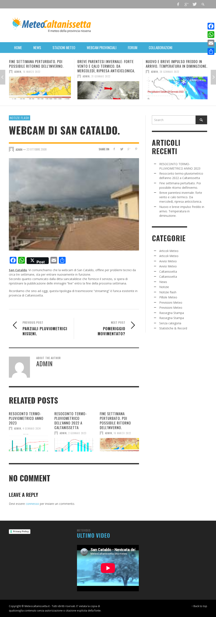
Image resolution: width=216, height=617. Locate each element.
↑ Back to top (199, 606)
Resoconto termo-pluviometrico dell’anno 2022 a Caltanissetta (70, 420)
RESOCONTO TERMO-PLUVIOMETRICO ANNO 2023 (26, 418)
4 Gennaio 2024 (32, 428)
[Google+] (186, 4)
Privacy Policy (21, 531)
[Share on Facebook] (114, 149)
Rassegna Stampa (171, 313)
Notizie (164, 287)
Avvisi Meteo (168, 261)
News (163, 282)
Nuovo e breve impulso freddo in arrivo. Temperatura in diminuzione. (109, 64)
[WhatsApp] (211, 34)
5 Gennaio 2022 (170, 71)
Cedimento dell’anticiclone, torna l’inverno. (176, 64)
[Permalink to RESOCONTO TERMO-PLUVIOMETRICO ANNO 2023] (28, 442)
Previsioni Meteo (170, 302)
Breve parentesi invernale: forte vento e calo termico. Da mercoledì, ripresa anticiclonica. (39, 66)
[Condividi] (211, 51)
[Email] (211, 43)
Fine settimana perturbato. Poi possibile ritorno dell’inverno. (115, 420)
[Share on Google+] (129, 149)
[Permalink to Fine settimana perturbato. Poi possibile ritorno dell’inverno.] (119, 444)
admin (19, 76)
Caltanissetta (168, 271)
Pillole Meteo (168, 297)
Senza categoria (170, 323)
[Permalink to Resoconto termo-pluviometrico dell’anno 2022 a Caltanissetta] (74, 444)
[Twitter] (194, 4)
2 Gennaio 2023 (77, 433)
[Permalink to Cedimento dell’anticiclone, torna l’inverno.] (178, 88)
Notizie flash (19, 117)
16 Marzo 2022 (122, 433)
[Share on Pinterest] (136, 149)
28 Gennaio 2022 (102, 71)
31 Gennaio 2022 (33, 76)
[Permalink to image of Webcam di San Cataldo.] (74, 204)
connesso (32, 504)
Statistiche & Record (173, 328)
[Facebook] (178, 4)
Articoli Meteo (168, 251)
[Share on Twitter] (121, 149)
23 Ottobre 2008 (37, 149)
